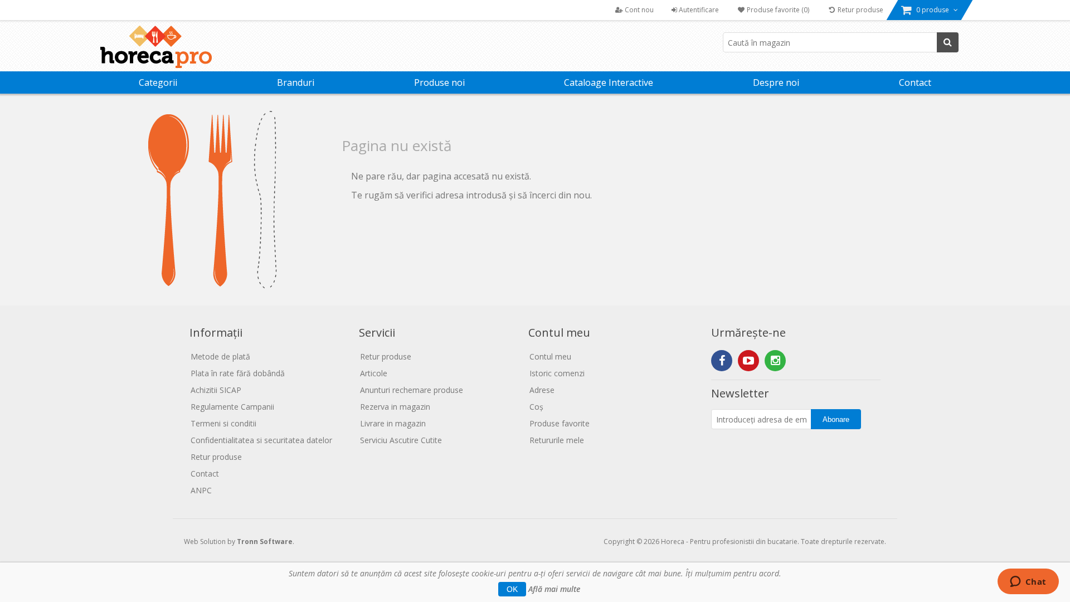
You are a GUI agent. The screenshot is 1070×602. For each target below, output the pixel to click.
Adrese (542, 390)
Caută (948, 42)
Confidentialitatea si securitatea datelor (261, 440)
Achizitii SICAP (216, 390)
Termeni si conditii (223, 423)
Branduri (295, 82)
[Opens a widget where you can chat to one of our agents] (1028, 582)
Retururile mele (556, 440)
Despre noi (776, 82)
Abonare (836, 419)
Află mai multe (554, 589)
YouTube (748, 360)
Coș (536, 406)
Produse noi (439, 82)
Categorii (158, 82)
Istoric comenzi (557, 373)
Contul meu (550, 356)
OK (512, 589)
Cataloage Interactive (608, 82)
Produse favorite (559, 423)
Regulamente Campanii (232, 406)
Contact (915, 82)
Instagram (775, 360)
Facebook (721, 360)
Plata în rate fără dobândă (238, 373)
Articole (373, 373)
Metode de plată (220, 356)
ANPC (201, 490)
